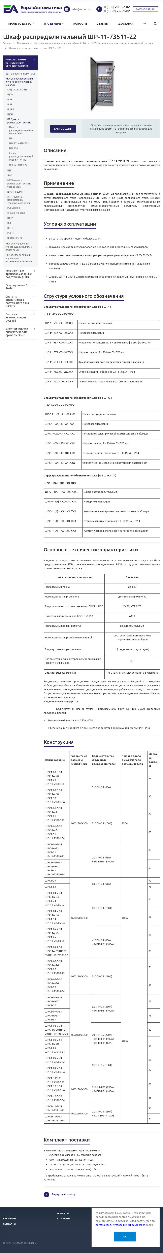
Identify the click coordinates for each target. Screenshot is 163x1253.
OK (124, 1236)
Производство (20, 23)
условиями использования (129, 1225)
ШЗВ (10, 223)
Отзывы (102, 23)
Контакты (9, 1224)
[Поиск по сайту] (155, 24)
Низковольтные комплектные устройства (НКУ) (17, 62)
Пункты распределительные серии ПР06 (20, 130)
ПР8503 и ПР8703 (19, 143)
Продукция (53, 23)
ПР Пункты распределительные (19, 121)
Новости (80, 23)
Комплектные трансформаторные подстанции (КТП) (19, 274)
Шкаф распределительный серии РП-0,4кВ (20, 156)
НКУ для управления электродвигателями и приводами (19, 246)
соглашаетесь (104, 1225)
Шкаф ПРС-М (14, 238)
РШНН (10, 233)
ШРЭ (10, 104)
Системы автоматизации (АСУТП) (16, 317)
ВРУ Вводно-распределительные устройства (19, 183)
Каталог (8, 1213)
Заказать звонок (145, 9)
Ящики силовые (16, 213)
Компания (64, 1218)
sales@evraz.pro (81, 9)
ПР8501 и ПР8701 (19, 164)
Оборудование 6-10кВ (17, 287)
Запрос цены (63, 128)
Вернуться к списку (63, 1194)
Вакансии (9, 1218)
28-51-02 (117, 11)
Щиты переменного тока (20, 73)
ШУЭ (10, 99)
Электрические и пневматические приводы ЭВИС (17, 332)
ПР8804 (13, 148)
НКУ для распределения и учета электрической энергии (20, 81)
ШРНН (10, 228)
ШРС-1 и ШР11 (15, 191)
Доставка (125, 23)
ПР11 (12, 138)
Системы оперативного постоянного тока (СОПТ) (17, 301)
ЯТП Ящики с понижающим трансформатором (18, 199)
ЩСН (10, 114)
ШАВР (10, 109)
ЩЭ (9, 170)
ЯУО (9, 175)
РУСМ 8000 (13, 208)
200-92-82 (117, 7)
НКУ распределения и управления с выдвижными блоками (19, 258)
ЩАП (10, 94)
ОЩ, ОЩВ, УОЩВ (17, 89)
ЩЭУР (10, 218)
